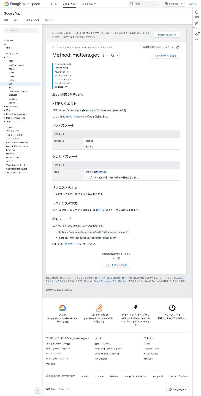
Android (85, 376)
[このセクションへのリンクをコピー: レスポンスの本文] (80, 204)
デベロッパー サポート (57, 358)
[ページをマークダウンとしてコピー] (112, 55)
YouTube (148, 358)
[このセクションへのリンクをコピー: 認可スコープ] (74, 219)
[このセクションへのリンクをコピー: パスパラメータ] (77, 126)
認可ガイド (71, 244)
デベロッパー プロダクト (58, 348)
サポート (49, 20)
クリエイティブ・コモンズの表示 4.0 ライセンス (113, 278)
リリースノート (53, 353)
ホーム (53, 3)
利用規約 (50, 364)
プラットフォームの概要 (58, 343)
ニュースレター (151, 348)
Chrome (99, 376)
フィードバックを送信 (165, 55)
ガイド (17, 20)
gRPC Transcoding (76, 116)
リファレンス (32, 20)
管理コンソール (102, 343)
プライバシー (64, 389)
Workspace (31, 4)
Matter (100, 210)
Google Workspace (71, 47)
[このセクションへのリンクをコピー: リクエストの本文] (80, 188)
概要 (6, 20)
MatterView (99, 171)
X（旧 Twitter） (151, 353)
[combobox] (144, 4)
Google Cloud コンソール (107, 353)
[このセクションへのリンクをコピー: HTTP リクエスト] (79, 104)
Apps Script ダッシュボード (108, 348)
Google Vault (69, 3)
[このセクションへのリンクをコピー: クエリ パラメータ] (81, 157)
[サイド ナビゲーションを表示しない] (38, 390)
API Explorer (101, 358)
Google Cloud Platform (136, 376)
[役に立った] (173, 47)
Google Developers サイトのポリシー (111, 281)
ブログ (147, 343)
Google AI (158, 376)
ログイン (192, 4)
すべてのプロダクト (178, 376)
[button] (20, 44)
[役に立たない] (177, 47)
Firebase (114, 376)
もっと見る (87, 3)
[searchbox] (21, 30)
